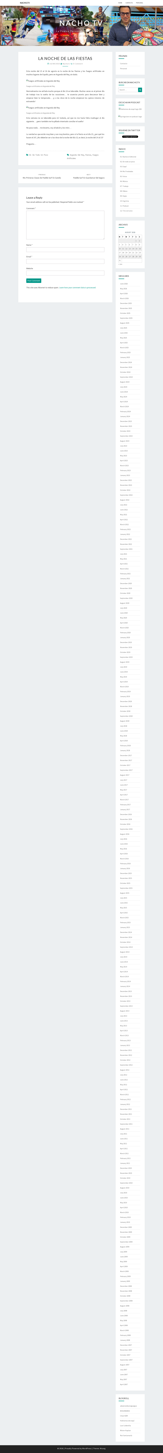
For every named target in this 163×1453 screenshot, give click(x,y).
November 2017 (126, 760)
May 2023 (123, 455)
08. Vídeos (123, 191)
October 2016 (125, 824)
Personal (139, 3)
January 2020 (125, 637)
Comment (31, 208)
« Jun (120, 264)
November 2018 (126, 706)
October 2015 (125, 883)
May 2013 (123, 1026)
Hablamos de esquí (127, 1421)
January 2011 (125, 1163)
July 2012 (123, 1075)
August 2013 (124, 1011)
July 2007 (123, 1369)
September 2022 (126, 495)
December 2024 (126, 362)
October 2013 (125, 1001)
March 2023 (124, 465)
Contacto (129, 3)
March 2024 (124, 406)
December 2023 (126, 421)
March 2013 (124, 1035)
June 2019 (124, 672)
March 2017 (124, 799)
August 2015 (124, 893)
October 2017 (125, 765)
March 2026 (124, 298)
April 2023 (124, 460)
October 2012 (125, 1060)
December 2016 (126, 814)
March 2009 (124, 1271)
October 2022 (125, 490)
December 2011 (126, 1109)
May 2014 (123, 967)
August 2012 (124, 1070)
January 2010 (125, 1222)
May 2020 (123, 618)
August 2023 (124, 441)
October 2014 (125, 942)
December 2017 (126, 755)
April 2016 (124, 853)
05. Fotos (123, 176)
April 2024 (124, 401)
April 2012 (124, 1089)
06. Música (124, 181)
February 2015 (125, 922)
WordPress (86, 1448)
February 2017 (125, 804)
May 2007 (123, 1379)
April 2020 (124, 623)
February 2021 (125, 573)
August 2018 (124, 721)
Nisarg (103, 1448)
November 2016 (126, 819)
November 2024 (126, 367)
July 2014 (123, 957)
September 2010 (126, 1183)
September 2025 (126, 318)
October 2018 (125, 711)
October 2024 (125, 372)
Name (29, 245)
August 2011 (124, 1129)
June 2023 (124, 451)
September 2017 (126, 770)
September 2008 (126, 1301)
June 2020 (124, 613)
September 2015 (126, 888)
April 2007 (124, 1384)
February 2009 (125, 1276)
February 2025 (125, 352)
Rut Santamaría (126, 1435)
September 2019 (126, 657)
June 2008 (124, 1315)
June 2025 (124, 333)
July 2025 (123, 328)
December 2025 (126, 303)
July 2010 (123, 1193)
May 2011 (123, 1143)
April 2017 (124, 795)
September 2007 (126, 1360)
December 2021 (126, 539)
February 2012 (125, 1099)
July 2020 (123, 608)
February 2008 (125, 1335)
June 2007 (124, 1374)
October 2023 (125, 431)
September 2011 (126, 1124)
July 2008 (123, 1311)
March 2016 (124, 858)
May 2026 (123, 288)
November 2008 (126, 1291)
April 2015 (124, 913)
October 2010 (125, 1178)
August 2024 (124, 382)
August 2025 (124, 323)
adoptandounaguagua (128, 1406)
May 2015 (123, 908)
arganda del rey (77, 155)
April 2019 (124, 682)
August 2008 (124, 1306)
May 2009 (123, 1261)
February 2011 (125, 1158)
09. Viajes (123, 196)
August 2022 (124, 500)
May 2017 (123, 790)
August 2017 (124, 775)
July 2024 (123, 387)
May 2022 (123, 514)
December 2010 (126, 1168)
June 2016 (124, 844)
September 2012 (126, 1065)
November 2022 (126, 485)
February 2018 (125, 745)
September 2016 (126, 829)
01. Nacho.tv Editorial (128, 157)
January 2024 (125, 416)
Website (29, 268)
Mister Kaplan (125, 1430)
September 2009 (126, 1242)
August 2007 (124, 1365)
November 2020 (126, 588)
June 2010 (124, 1198)
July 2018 (123, 726)
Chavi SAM (124, 1416)
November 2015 (126, 878)
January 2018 (125, 750)
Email (29, 256)
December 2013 (126, 991)
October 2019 (125, 652)
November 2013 (126, 996)
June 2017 (124, 785)
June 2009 (124, 1257)
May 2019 (123, 677)
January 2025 (125, 357)
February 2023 (125, 470)
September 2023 (126, 436)
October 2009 (125, 1237)
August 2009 (124, 1247)
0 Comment (78, 64)
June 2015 (124, 903)
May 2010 (123, 1202)
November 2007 (126, 1350)
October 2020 (125, 593)
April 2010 (124, 1207)
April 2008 (124, 1325)
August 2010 (124, 1188)
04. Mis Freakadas (126, 171)
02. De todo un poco (38, 155)
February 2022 (125, 529)
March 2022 (124, 524)
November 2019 (126, 647)
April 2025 (124, 343)
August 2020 (124, 603)
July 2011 (123, 1134)
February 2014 (125, 981)
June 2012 (124, 1080)
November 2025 (126, 308)
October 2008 (125, 1296)
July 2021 (123, 554)
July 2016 (123, 839)
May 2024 (123, 397)
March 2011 (124, 1153)
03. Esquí (123, 166)
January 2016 (125, 868)
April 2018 (124, 741)
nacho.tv (25, 2)
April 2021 (124, 564)
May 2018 (123, 736)
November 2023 (126, 426)
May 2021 (123, 559)
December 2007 (126, 1345)
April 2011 (124, 1148)
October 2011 (125, 1119)
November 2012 (126, 1055)
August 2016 (124, 834)
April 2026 (124, 293)
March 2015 (124, 917)
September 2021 (126, 549)
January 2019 (125, 696)
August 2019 (124, 662)
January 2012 (125, 1104)
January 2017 (125, 809)
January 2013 (125, 1045)
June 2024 (124, 392)
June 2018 (124, 731)
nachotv (66, 64)
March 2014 (124, 976)
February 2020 (125, 632)
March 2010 (124, 1212)
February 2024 (125, 411)
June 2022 (124, 510)
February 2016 (125, 863)
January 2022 (125, 534)
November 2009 (126, 1232)
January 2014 (125, 986)
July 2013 (123, 1016)
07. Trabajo (124, 186)
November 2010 (126, 1173)
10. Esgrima (124, 201)
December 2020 (126, 583)
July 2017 (123, 780)
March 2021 (124, 569)
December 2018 (126, 701)
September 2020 (126, 598)
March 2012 (124, 1094)
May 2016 (123, 849)
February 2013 (125, 1040)
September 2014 (126, 947)
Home (120, 3)
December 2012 (126, 1050)
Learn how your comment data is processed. (77, 287)
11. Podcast (124, 206)
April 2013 (124, 1030)
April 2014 (124, 971)
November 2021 (126, 544)
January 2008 (125, 1340)
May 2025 (123, 338)
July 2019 (123, 667)
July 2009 (123, 1252)
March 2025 (124, 347)
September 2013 (126, 1006)
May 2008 (123, 1320)
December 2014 (126, 932)
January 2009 (125, 1281)
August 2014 (124, 952)
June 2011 (124, 1139)
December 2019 (126, 642)
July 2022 (123, 505)
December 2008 (126, 1286)
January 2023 (125, 475)
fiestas (88, 155)
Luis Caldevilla (125, 1425)
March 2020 (124, 628)
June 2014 (124, 962)
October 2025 (125, 313)
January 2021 (125, 578)
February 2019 (125, 691)
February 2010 (125, 1217)
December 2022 (126, 480)
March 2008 (124, 1330)
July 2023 (123, 446)
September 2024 (126, 377)
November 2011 (126, 1114)
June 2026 (124, 284)
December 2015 (126, 873)
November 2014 (126, 937)
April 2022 (124, 519)
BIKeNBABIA (125, 1411)
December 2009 (126, 1227)
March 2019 (124, 686)
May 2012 (123, 1084)
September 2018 (126, 716)
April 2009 (124, 1266)
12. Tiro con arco (126, 211)
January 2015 (125, 927)
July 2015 (123, 898)
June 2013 (124, 1021)
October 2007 (125, 1355)
